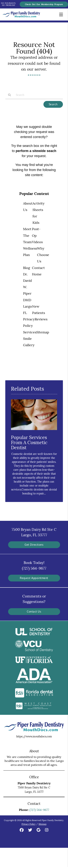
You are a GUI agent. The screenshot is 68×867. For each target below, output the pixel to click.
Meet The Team (27, 235)
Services (29, 332)
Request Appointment (34, 578)
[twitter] (30, 830)
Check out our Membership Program (44, 4)
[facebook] (22, 830)
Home (37, 274)
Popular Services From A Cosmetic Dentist (29, 442)
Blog (26, 268)
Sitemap (42, 332)
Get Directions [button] (34, 544)
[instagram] (46, 830)
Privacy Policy (29, 824)
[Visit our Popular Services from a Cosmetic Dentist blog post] (34, 431)
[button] (62, 13)
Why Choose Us (43, 254)
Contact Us (34, 611)
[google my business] (38, 830)
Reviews (41, 319)
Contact (38, 268)
